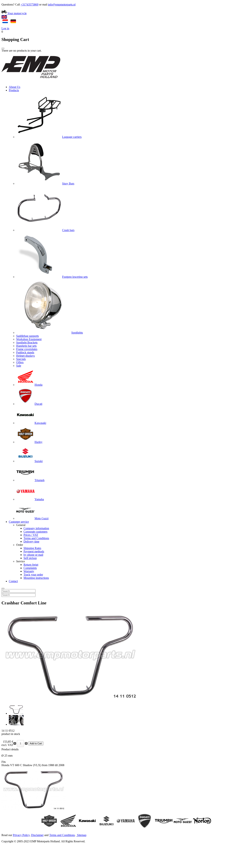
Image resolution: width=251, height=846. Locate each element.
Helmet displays (25, 355)
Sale (18, 365)
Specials (21, 359)
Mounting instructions (36, 577)
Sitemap (81, 835)
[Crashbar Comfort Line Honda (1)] (16, 713)
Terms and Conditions (36, 538)
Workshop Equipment (29, 339)
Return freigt (31, 564)
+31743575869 (29, 4)
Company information (36, 528)
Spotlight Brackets (26, 342)
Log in (5, 28)
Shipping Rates (32, 548)
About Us (14, 86)
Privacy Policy (21, 835)
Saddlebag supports (27, 335)
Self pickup (30, 558)
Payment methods (34, 551)
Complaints (30, 568)
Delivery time (31, 541)
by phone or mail (33, 554)
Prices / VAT (31, 534)
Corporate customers (35, 531)
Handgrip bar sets (26, 345)
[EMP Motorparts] (30, 80)
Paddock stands (25, 352)
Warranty (29, 571)
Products (14, 90)
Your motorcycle (17, 13)
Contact (13, 581)
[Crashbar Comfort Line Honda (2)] (16, 724)
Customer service (19, 521)
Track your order (33, 574)
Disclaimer (37, 835)
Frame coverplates (26, 349)
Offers (20, 362)
